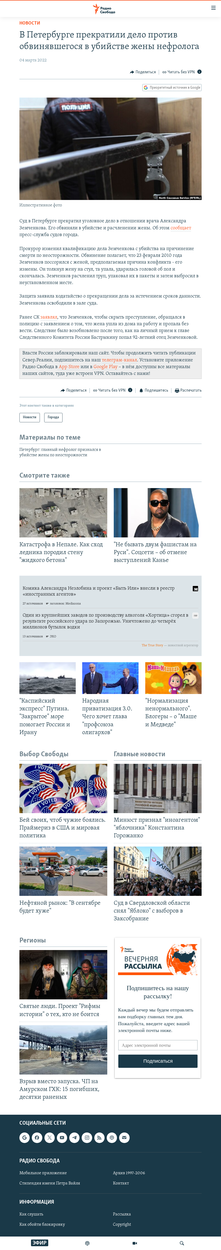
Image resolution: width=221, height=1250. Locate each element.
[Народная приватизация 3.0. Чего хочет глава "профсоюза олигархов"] (110, 678)
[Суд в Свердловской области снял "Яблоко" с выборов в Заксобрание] (158, 871)
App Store (69, 367)
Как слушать (31, 1215)
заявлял (48, 317)
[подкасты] (87, 1243)
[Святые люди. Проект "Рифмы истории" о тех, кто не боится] (63, 974)
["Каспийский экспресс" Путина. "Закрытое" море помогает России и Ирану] (47, 678)
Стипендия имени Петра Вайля (49, 1183)
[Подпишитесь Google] (24, 1138)
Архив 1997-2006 (129, 1173)
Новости (29, 23)
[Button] (143, 72)
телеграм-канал (119, 360)
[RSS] (99, 1138)
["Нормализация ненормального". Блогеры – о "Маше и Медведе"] (173, 678)
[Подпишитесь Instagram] (87, 1138)
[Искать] (182, 1243)
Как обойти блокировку (42, 1225)
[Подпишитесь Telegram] (74, 1138)
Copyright (122, 1225)
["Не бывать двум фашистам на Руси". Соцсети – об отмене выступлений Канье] (158, 512)
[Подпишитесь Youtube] (62, 1138)
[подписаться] (124, 1138)
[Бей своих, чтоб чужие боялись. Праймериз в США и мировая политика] (63, 788)
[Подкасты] (112, 1138)
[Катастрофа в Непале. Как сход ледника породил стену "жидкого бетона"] (63, 512)
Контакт (121, 1183)
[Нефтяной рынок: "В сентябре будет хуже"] (63, 871)
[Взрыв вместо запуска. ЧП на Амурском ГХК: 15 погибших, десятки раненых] (63, 1050)
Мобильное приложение (43, 1173)
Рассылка (122, 1215)
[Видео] (135, 1243)
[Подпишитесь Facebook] (37, 1138)
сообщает (181, 228)
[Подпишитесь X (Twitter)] (49, 1138)
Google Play (105, 367)
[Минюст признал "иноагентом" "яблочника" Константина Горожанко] (158, 788)
